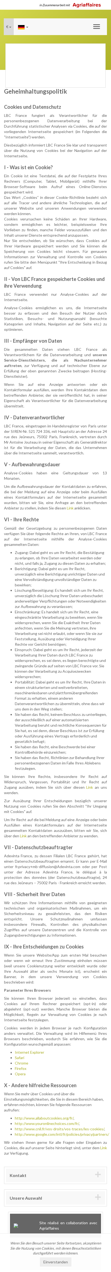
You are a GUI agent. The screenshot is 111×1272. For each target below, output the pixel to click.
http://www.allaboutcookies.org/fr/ (44, 1118)
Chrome (21, 1063)
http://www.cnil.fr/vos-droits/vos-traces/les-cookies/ (59, 1129)
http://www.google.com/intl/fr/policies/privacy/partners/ (62, 1134)
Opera (20, 1074)
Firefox (20, 1068)
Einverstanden (55, 1262)
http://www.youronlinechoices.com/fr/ (47, 1123)
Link (70, 508)
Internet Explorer (29, 1052)
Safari (19, 1057)
